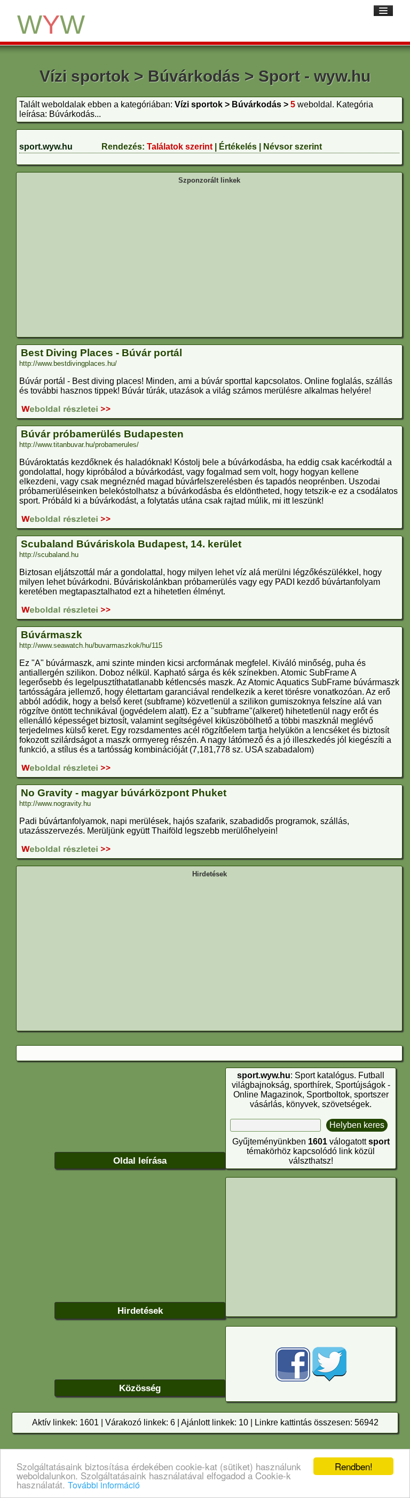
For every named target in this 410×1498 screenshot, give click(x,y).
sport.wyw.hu (46, 146)
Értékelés (238, 146)
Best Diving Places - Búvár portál (101, 352)
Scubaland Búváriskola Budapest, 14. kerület (131, 544)
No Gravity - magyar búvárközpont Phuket (123, 792)
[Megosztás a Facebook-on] (292, 1378)
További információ (104, 1485)
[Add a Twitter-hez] (329, 1378)
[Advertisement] (209, 259)
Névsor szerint (292, 146)
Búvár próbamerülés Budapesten (102, 434)
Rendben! (354, 1466)
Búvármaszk (51, 634)
